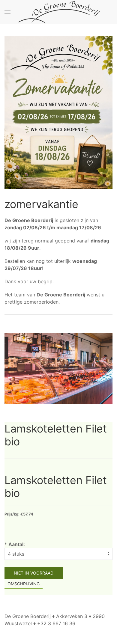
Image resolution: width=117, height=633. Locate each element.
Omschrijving (24, 583)
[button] (7, 12)
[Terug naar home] (58, 12)
